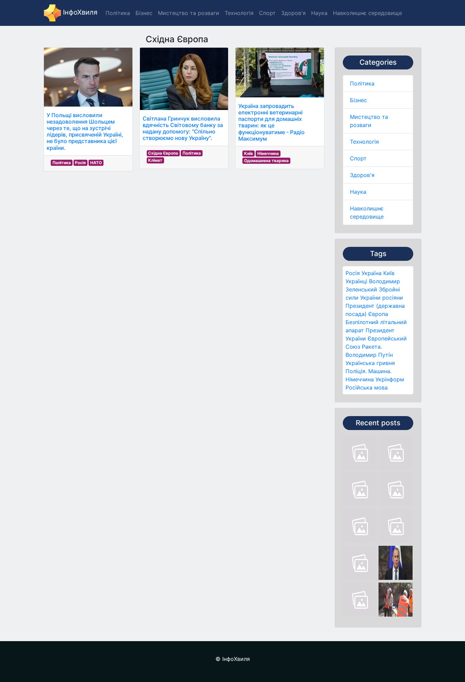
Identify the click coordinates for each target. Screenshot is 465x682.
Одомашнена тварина (266, 160)
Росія (353, 273)
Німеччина (360, 379)
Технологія (364, 141)
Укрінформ (389, 379)
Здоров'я (362, 175)
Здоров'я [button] (293, 13)
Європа (378, 314)
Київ (389, 273)
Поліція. (356, 371)
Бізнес (358, 100)
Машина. (379, 371)
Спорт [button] (267, 13)
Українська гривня (370, 363)
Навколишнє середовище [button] (367, 13)
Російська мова (367, 387)
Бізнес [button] (144, 13)
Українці (356, 281)
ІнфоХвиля (79, 12)
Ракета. (372, 346)
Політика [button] (118, 13)
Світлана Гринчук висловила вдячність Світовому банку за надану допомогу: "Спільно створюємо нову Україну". (183, 128)
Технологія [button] (239, 13)
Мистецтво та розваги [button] (188, 13)
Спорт (358, 158)
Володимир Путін (369, 354)
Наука (358, 191)
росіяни (392, 297)
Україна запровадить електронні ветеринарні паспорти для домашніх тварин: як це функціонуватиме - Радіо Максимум (271, 122)
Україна (372, 273)
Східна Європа (163, 153)
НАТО (96, 162)
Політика (362, 83)
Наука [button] (319, 13)
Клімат (155, 160)
